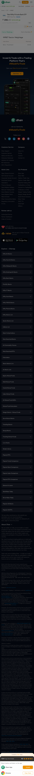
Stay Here (28, 773)
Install (28, 767)
